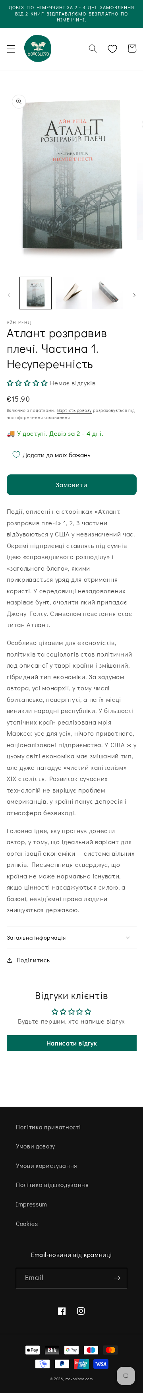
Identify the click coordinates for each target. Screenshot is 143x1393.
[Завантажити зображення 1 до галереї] (36, 293)
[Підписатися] (117, 1278)
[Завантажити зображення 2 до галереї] (71, 293)
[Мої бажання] (112, 49)
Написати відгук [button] (71, 1043)
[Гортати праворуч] (134, 295)
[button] (10, 48)
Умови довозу (35, 1146)
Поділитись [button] (33, 960)
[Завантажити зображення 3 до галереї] (108, 293)
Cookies (27, 1224)
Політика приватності (48, 1127)
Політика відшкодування (52, 1185)
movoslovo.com (79, 1378)
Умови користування (46, 1166)
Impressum (31, 1204)
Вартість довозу (74, 410)
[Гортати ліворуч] (8, 295)
